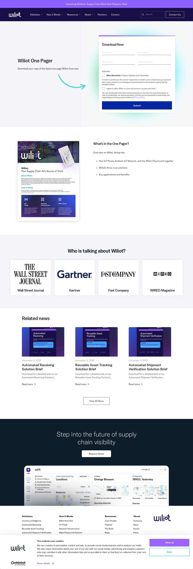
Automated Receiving (31, 524)
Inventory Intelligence (31, 520)
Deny (169, 552)
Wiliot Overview (66, 520)
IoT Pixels (63, 524)
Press (135, 532)
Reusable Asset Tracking (33, 528)
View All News (96, 401)
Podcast (108, 524)
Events (136, 528)
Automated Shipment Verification (36, 532)
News (135, 524)
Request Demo (96, 453)
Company (137, 520)
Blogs (107, 532)
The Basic (109, 528)
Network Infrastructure (69, 528)
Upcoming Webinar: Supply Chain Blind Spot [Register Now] (96, 4)
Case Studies (111, 520)
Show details (43, 563)
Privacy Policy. (139, 97)
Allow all (169, 542)
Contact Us (175, 14)
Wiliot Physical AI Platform (70, 532)
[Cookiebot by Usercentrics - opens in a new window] (18, 563)
